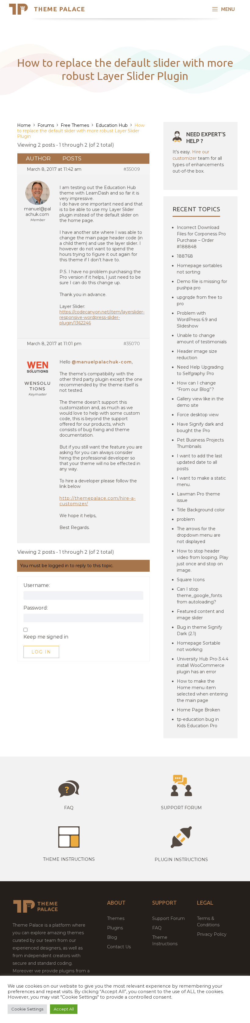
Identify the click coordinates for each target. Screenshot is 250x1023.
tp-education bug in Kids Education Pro (198, 722)
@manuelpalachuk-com (102, 362)
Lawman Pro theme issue (198, 497)
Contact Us (119, 947)
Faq (68, 807)
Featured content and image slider (200, 615)
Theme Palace (59, 9)
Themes (115, 918)
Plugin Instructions (181, 859)
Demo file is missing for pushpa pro (202, 285)
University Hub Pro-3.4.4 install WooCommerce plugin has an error (202, 665)
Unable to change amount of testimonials (202, 339)
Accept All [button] (64, 1009)
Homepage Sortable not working (198, 646)
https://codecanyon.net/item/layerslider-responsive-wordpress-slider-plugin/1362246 (102, 317)
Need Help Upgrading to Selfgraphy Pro (200, 370)
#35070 (131, 343)
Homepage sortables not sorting (199, 269)
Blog (112, 937)
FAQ (157, 928)
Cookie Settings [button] (27, 1009)
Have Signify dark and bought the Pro (200, 427)
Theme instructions (69, 859)
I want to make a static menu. (201, 481)
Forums (46, 125)
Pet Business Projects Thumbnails (200, 443)
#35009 (131, 169)
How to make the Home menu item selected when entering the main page (202, 690)
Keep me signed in (45, 637)
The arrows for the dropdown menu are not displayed (198, 535)
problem (186, 519)
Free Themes (75, 125)
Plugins (115, 928)
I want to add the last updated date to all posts (199, 462)
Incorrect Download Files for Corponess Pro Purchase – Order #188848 (201, 237)
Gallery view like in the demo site (200, 402)
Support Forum (181, 807)
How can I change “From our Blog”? (196, 386)
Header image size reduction (197, 354)
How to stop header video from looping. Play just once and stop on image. (202, 560)
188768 (185, 256)
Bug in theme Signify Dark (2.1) (199, 630)
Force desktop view (198, 414)
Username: (36, 585)
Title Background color (201, 510)
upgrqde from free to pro (199, 300)
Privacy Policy (212, 934)
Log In (41, 652)
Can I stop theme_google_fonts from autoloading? (199, 595)
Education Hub (112, 125)
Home (24, 125)
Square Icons (191, 579)
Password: (35, 608)
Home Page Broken (198, 710)
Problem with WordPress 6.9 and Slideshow (197, 319)
